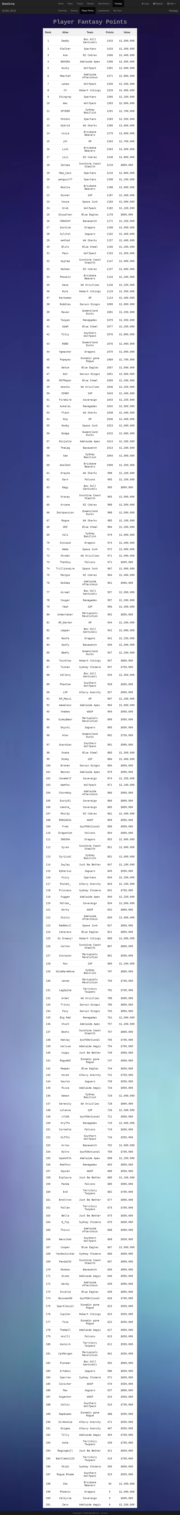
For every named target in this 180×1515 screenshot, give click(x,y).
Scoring (74, 10)
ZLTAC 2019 (9, 10)
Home (61, 3)
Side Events (103, 3)
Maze (70, 3)
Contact (104, 1512)
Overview (62, 10)
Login (146, 3)
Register (159, 3)
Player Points (88, 10)
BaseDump (8, 3)
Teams (80, 3)
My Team (117, 10)
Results (90, 3)
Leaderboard (103, 10)
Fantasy (118, 3)
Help (171, 3)
